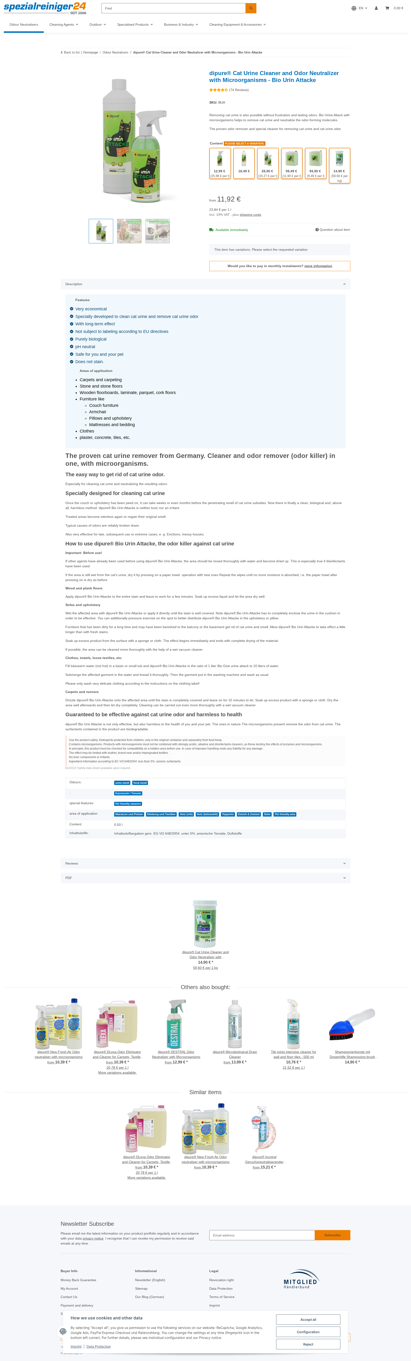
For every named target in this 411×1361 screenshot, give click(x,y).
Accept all (308, 1320)
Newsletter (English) (150, 1280)
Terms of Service (222, 1297)
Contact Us (69, 1297)
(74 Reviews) (239, 90)
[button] (376, 8)
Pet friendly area (285, 814)
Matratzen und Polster (129, 814)
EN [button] (361, 8)
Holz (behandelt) (207, 814)
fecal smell (140, 782)
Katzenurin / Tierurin (128, 793)
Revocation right (221, 1280)
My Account (69, 1288)
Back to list (72, 52)
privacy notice (93, 1238)
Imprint (76, 1346)
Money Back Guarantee (78, 1280)
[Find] (250, 8)
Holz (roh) (186, 814)
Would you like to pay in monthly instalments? (280, 266)
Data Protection (99, 1346)
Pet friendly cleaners (128, 803)
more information (318, 266)
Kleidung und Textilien (161, 814)
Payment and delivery (77, 1305)
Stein (267, 814)
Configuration (308, 1332)
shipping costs (250, 214)
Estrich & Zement (249, 814)
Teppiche (228, 814)
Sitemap (141, 1288)
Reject (308, 1344)
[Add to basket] (64, 67)
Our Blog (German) (149, 1297)
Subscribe (332, 1235)
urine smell (122, 782)
